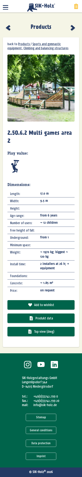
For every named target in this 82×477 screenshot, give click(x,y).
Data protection (41, 443)
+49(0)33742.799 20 (46, 401)
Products (41, 27)
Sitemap (41, 417)
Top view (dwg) (44, 331)
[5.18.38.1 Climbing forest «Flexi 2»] (8, 28)
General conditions (41, 430)
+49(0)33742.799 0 (45, 396)
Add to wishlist (44, 305)
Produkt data (44, 318)
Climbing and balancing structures (45, 48)
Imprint (41, 456)
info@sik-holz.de (45, 405)
